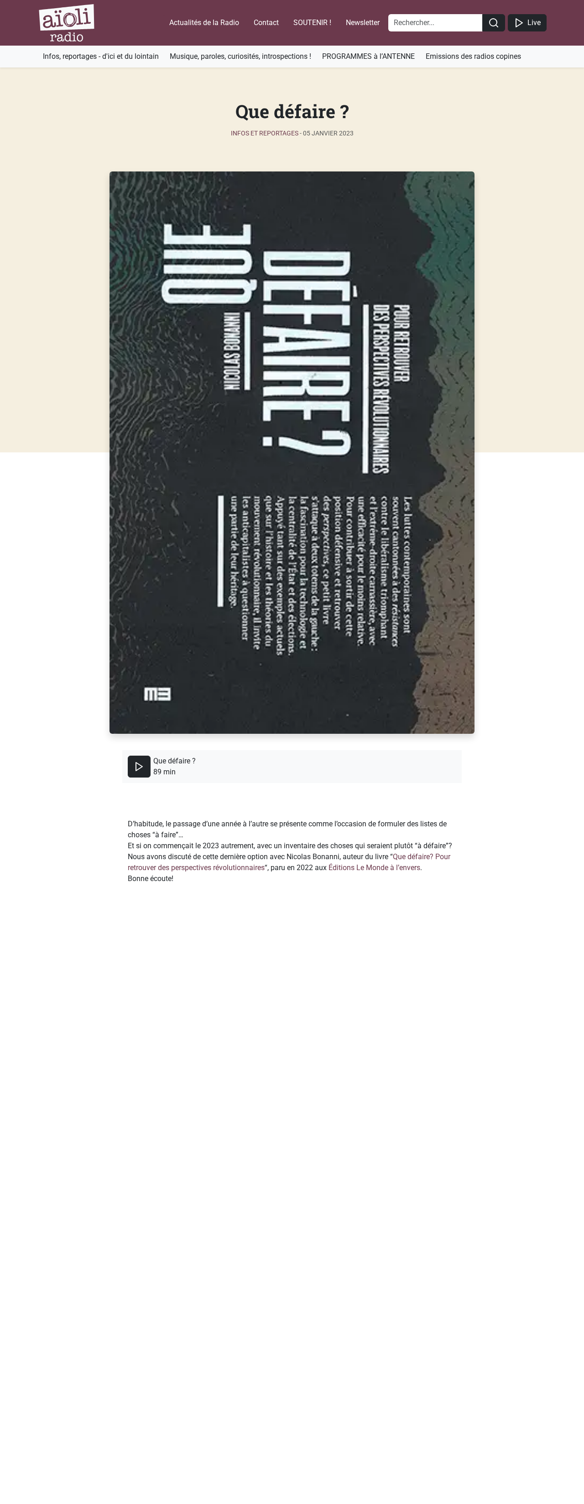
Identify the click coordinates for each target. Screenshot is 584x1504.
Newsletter (363, 22)
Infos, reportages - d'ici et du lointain (101, 56)
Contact (266, 22)
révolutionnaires (239, 867)
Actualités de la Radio (204, 22)
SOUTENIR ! (312, 22)
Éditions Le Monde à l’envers (374, 867)
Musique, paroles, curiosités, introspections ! (240, 56)
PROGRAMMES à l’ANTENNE (368, 56)
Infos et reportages (264, 133)
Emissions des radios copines (473, 56)
